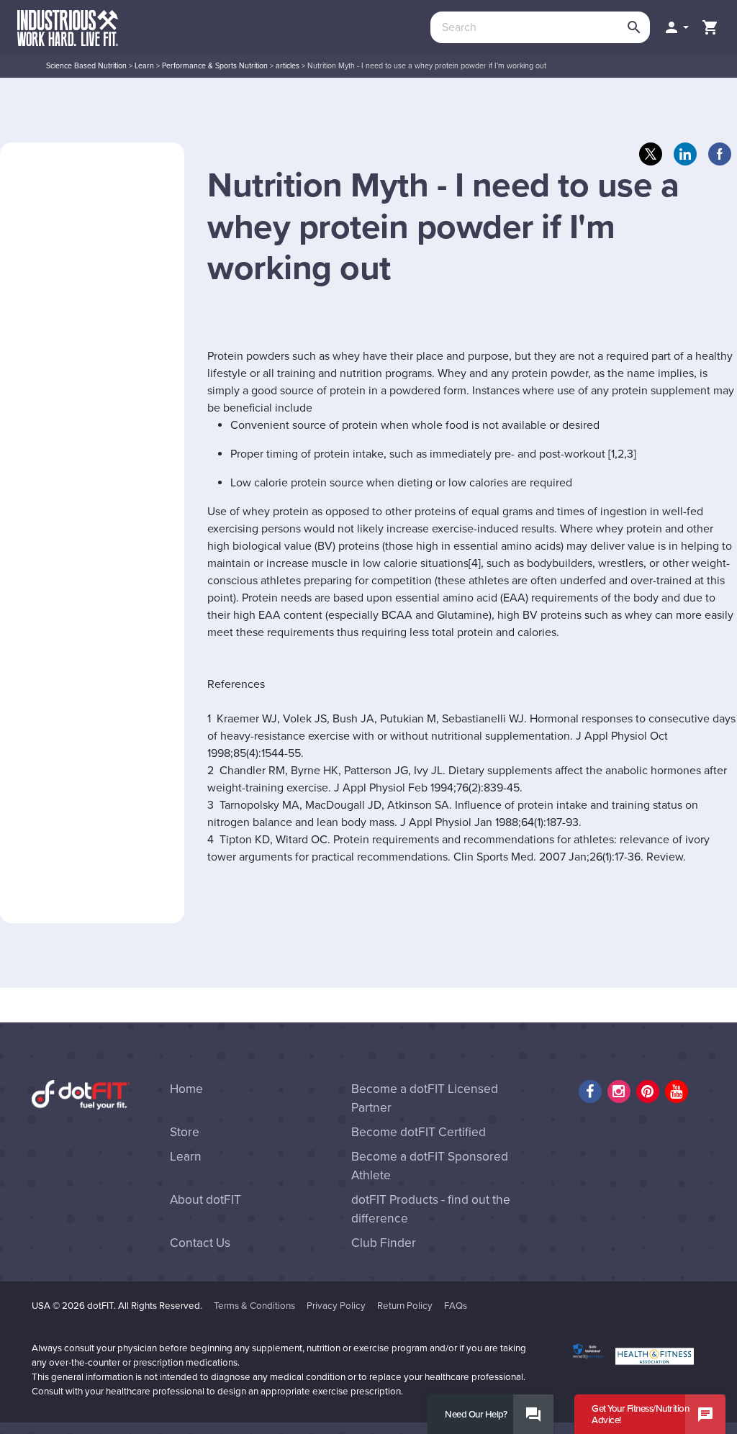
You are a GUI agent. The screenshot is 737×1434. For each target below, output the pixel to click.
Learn (144, 66)
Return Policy (405, 1306)
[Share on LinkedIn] (685, 153)
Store (184, 1132)
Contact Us (200, 1243)
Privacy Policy (336, 1306)
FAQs (455, 1306)
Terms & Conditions (254, 1306)
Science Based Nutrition (86, 66)
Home (186, 1089)
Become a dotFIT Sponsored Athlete (429, 1166)
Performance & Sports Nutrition (215, 66)
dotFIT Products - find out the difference (430, 1209)
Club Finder (383, 1243)
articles (287, 66)
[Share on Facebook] (719, 153)
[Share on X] (650, 153)
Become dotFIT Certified (418, 1132)
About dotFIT (205, 1199)
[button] (676, 27)
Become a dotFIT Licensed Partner (424, 1098)
